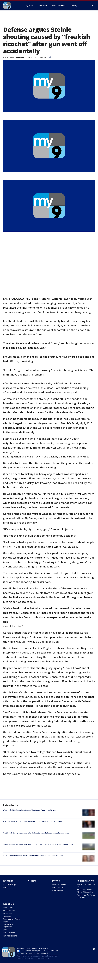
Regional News (85, 880)
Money (56, 880)
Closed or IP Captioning (8, 925)
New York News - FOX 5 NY (86, 885)
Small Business (58, 890)
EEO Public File (9, 910)
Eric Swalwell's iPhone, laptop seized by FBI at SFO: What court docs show (32, 821)
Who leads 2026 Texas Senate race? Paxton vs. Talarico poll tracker (30, 810)
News (12, 57)
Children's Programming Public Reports (11, 918)
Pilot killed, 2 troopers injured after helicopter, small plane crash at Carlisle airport (36, 833)
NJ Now (32, 880)
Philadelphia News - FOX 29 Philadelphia (85, 890)
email (94, 949)
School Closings (9, 884)
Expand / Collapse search (93, 6)
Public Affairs (8, 907)
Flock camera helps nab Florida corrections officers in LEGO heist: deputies (33, 855)
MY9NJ (5, 57)
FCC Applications (10, 936)
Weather (8, 880)
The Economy (58, 887)
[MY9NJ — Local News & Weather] (11, 5)
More (73, 5)
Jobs (5, 929)
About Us (8, 903)
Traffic (5, 887)
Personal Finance (59, 884)
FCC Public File (9, 933)
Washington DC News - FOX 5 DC (86, 896)
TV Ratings (7, 913)
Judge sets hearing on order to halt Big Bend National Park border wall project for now (38, 844)
